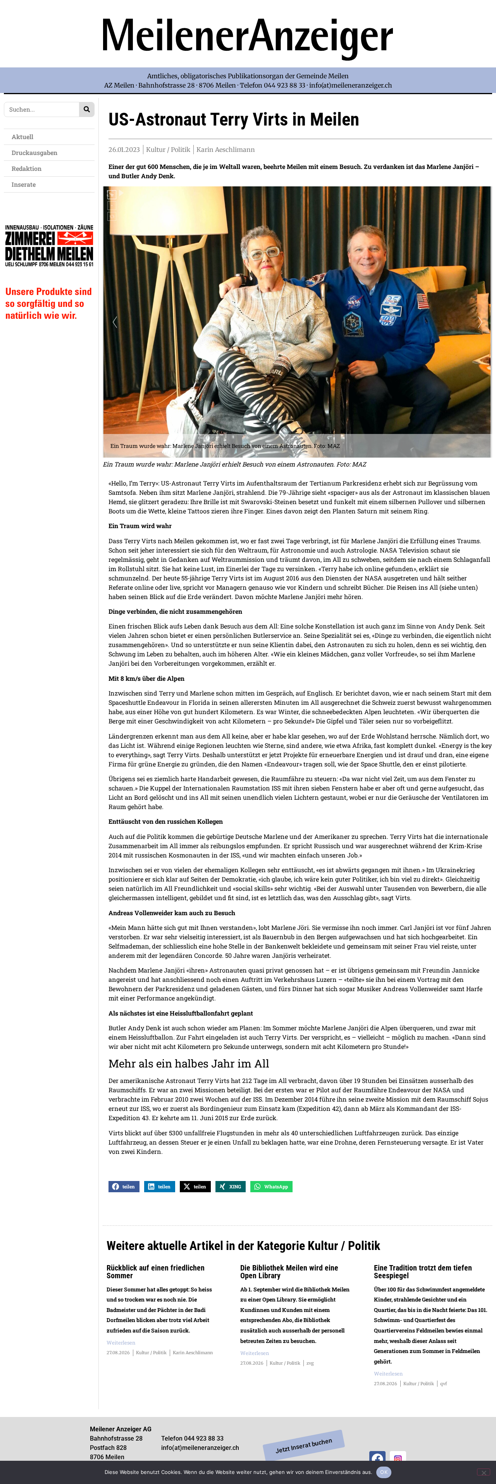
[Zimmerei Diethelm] (49, 335)
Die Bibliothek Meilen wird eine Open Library (289, 1271)
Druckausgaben (34, 152)
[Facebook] (377, 1459)
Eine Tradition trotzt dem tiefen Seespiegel (423, 1271)
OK (384, 1472)
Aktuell (22, 137)
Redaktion (26, 168)
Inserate (24, 184)
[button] (124, 1186)
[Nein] (483, 1472)
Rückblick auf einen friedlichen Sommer (156, 1271)
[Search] (86, 109)
